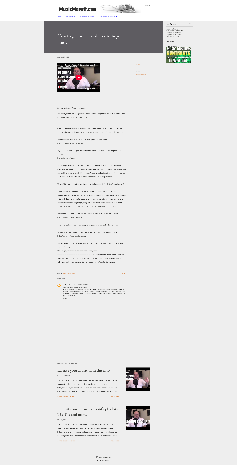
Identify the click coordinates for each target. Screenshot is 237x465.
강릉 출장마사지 (114, 289)
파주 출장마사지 (107, 293)
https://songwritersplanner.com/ (102, 206)
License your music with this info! (84, 370)
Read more (115, 397)
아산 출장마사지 (71, 289)
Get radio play (70, 16)
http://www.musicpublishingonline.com (105, 225)
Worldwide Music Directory (108, 16)
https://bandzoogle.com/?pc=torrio (97, 176)
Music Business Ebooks (87, 16)
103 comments (68, 397)
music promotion (141, 74)
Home (59, 16)
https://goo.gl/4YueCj (66, 158)
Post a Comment (69, 441)
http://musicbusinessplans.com (70, 143)
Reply (65, 298)
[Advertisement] (88, 339)
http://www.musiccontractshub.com (72, 236)
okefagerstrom (67, 285)
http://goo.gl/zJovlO (115, 184)
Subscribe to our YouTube (174, 31)
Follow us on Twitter (172, 36)
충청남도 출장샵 (119, 291)
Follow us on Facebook (173, 34)
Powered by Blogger (104, 457)
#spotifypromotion (81, 117)
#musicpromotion (64, 117)
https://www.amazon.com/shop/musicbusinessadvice (102, 132)
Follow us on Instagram (173, 32)
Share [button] (138, 64)
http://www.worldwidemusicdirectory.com (79, 251)
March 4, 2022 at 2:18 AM (81, 285)
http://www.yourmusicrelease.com (71, 217)
